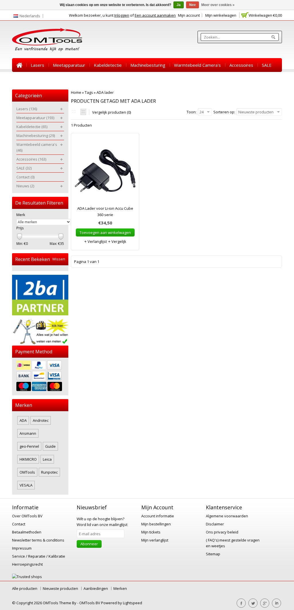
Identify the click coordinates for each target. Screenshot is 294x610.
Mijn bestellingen (156, 524)
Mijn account (189, 15)
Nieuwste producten (60, 588)
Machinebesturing (147, 65)
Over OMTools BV (27, 515)
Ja (179, 5)
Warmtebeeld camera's (197, 65)
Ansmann (28, 433)
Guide (50, 446)
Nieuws (47, 79)
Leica (47, 459)
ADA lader (105, 92)
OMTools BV (90, 602)
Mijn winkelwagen (220, 15)
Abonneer (89, 543)
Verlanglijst (97, 241)
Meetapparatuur (69, 65)
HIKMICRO (28, 459)
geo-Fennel (29, 446)
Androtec (41, 420)
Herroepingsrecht (27, 564)
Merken (120, 588)
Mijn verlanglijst (154, 540)
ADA (23, 420)
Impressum (22, 548)
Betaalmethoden (26, 532)
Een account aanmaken (155, 15)
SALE (267, 65)
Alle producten (24, 588)
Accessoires (241, 65)
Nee (192, 5)
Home (19, 65)
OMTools (27, 472)
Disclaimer (215, 524)
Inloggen (121, 15)
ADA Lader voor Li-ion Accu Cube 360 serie (105, 211)
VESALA (26, 485)
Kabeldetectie (108, 65)
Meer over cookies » (218, 5)
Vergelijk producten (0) (111, 112)
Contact (24, 79)
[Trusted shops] (27, 576)
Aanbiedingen (96, 588)
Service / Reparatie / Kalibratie (38, 556)
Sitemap (213, 553)
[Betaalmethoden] (40, 376)
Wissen (58, 259)
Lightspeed (132, 602)
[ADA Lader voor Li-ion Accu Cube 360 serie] (105, 172)
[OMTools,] (47, 39)
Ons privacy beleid (222, 532)
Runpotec (49, 472)
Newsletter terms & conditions (38, 540)
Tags (89, 92)
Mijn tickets (150, 532)
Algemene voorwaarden (227, 515)
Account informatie (157, 515)
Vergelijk (118, 241)
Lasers (37, 65)
